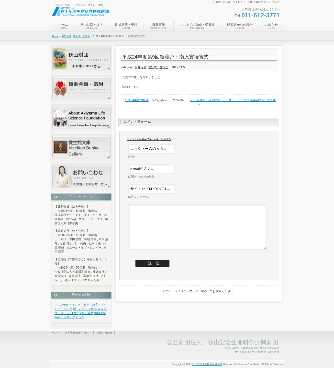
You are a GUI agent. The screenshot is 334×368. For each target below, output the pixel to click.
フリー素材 (86, 313)
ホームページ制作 (84, 309)
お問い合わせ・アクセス (229, 2)
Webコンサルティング (69, 317)
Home (55, 36)
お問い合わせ (104, 332)
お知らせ (271, 26)
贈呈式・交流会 (81, 36)
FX (98, 309)
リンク (275, 2)
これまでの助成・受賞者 (197, 26)
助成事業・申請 (126, 26)
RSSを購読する (257, 2)
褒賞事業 (158, 26)
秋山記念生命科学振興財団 (207, 364)
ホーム (63, 26)
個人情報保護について (78, 332)
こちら (135, 87)
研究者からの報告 (240, 26)
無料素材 (100, 313)
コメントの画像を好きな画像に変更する (149, 139)
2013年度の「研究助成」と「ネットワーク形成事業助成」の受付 (233, 100)
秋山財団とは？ (91, 26)
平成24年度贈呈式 (137, 100)
